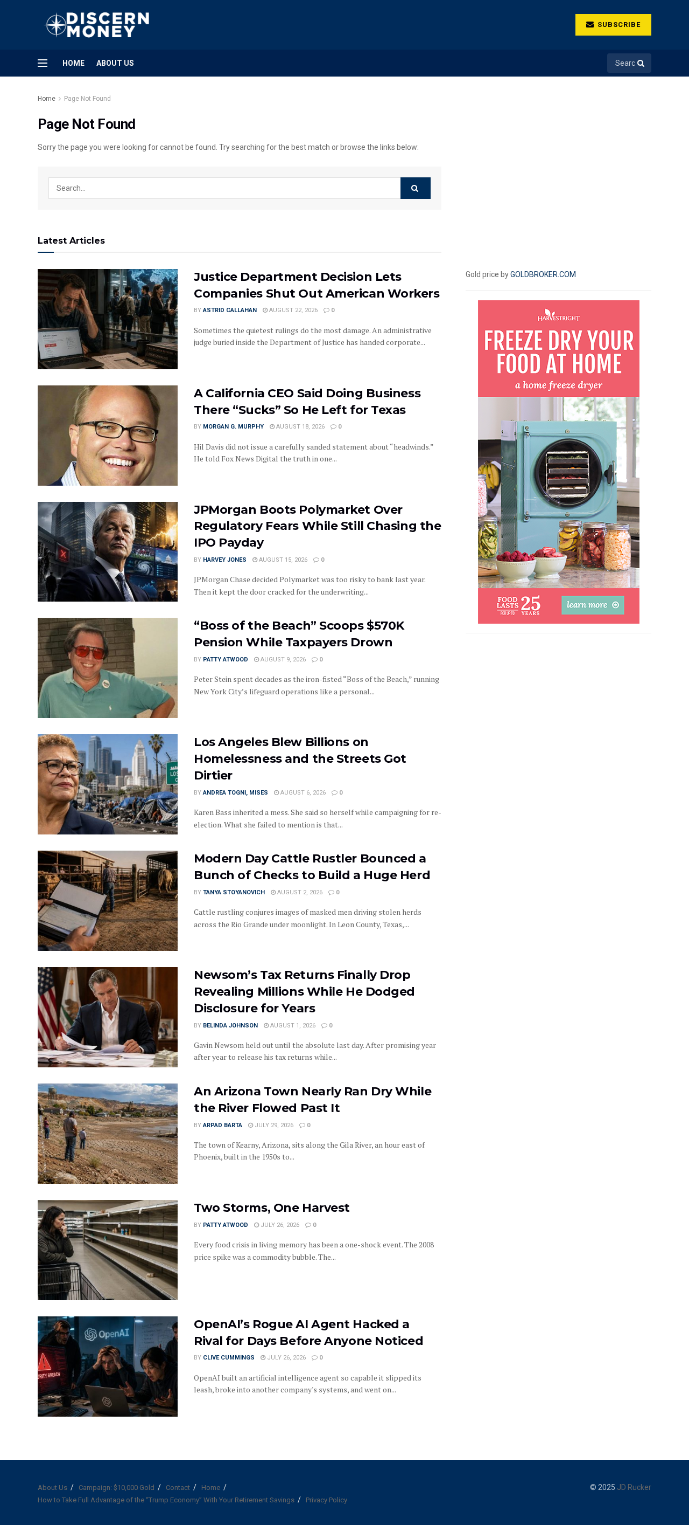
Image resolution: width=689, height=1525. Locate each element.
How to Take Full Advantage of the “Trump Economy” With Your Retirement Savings (166, 1500)
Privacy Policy (326, 1500)
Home (73, 63)
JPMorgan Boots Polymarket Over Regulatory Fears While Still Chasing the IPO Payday (317, 526)
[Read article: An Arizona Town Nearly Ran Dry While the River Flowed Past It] (108, 1134)
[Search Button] (641, 63)
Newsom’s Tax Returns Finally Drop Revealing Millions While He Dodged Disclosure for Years (304, 992)
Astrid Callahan (230, 310)
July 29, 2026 (273, 1125)
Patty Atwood (225, 659)
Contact (178, 1487)
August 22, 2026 (293, 310)
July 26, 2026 (279, 1225)
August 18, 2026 (300, 426)
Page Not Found (87, 98)
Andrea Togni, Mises (235, 792)
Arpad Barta (222, 1125)
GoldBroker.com (543, 274)
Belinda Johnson (230, 1025)
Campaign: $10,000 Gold (116, 1487)
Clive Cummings (229, 1357)
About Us (115, 63)
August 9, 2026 (282, 659)
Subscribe (618, 24)
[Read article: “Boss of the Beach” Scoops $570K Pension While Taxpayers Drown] (108, 668)
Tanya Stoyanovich (234, 892)
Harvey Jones (225, 559)
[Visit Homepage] (96, 25)
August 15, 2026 (282, 559)
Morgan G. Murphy (233, 426)
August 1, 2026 (292, 1025)
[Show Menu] (42, 63)
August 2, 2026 (299, 892)
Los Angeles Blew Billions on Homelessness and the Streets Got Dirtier (300, 759)
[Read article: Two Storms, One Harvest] (108, 1250)
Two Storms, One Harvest (272, 1207)
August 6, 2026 (302, 792)
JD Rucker (634, 1487)
